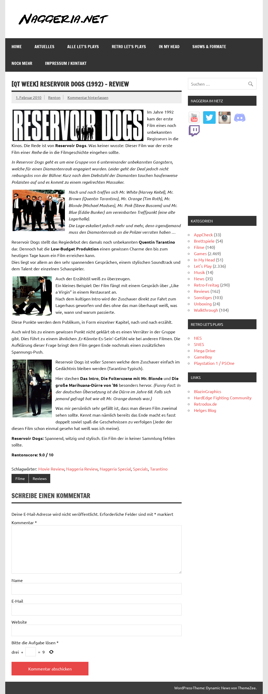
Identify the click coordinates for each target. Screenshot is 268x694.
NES (198, 337)
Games (200, 253)
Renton (54, 97)
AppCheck (203, 234)
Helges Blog (205, 410)
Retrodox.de (205, 403)
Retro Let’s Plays (129, 46)
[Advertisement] (222, 177)
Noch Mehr (22, 63)
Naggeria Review (82, 468)
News (199, 278)
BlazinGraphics (207, 391)
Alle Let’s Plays (83, 46)
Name (17, 580)
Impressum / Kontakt (66, 63)
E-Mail (17, 601)
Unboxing (203, 303)
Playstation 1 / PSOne (214, 363)
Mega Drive (204, 350)
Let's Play (203, 265)
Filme (20, 478)
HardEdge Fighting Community (223, 397)
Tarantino (159, 468)
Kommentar (24, 522)
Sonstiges (203, 297)
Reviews (40, 478)
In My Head (169, 46)
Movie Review (51, 468)
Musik (199, 272)
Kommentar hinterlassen (88, 97)
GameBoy (203, 356)
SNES (199, 344)
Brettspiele (204, 240)
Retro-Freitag (206, 284)
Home (17, 46)
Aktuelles (44, 46)
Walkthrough (206, 309)
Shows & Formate (209, 46)
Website (19, 622)
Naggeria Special (115, 468)
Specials (140, 468)
